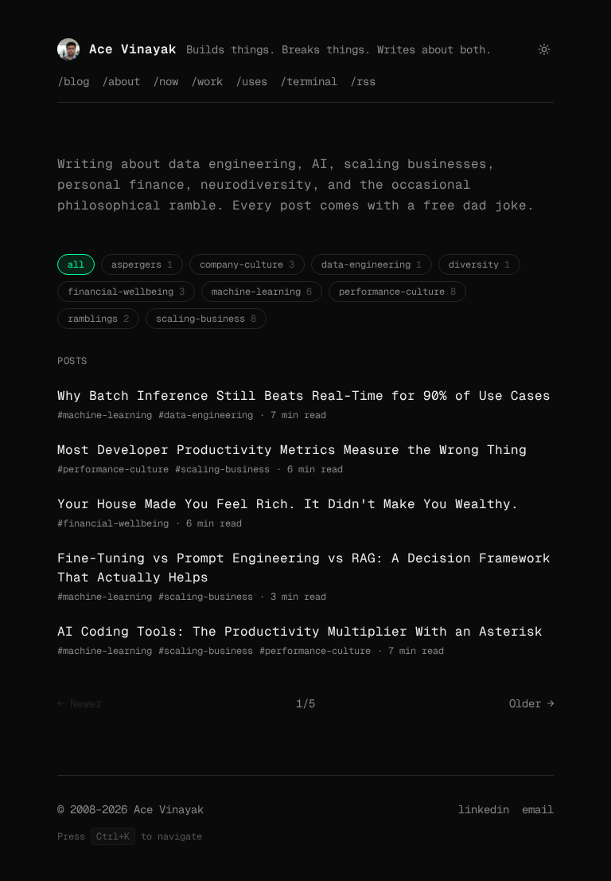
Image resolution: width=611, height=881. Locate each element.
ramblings (98, 318)
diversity (479, 264)
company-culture (247, 264)
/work (207, 81)
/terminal (308, 81)
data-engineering (371, 264)
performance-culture (397, 291)
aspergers (142, 264)
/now (165, 81)
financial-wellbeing (126, 291)
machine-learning (262, 291)
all (76, 264)
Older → (531, 703)
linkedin (483, 809)
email (538, 809)
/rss (363, 81)
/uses (251, 81)
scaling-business (206, 318)
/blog (73, 81)
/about (121, 81)
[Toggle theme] (544, 49)
